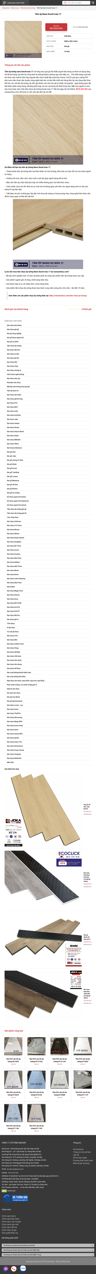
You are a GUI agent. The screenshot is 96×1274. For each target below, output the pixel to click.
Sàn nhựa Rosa (12, 599)
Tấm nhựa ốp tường (14, 346)
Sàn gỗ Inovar (12, 468)
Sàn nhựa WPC (12, 407)
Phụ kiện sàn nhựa (14, 382)
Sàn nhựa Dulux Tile (14, 742)
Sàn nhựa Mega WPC (14, 721)
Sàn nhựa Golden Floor (15, 644)
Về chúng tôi (78, 1149)
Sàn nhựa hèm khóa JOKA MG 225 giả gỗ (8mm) (87, 994)
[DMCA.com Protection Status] (9, 1192)
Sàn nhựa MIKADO (13, 440)
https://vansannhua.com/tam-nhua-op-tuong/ (68, 296)
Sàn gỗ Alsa (11, 452)
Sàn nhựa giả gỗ (13, 329)
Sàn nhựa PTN (12, 636)
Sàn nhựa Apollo (13, 738)
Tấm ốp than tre (13, 391)
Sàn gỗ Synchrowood (14, 701)
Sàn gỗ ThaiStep (13, 472)
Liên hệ (76, 1155)
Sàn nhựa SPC (12, 362)
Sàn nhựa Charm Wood (15, 431)
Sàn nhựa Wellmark (14, 758)
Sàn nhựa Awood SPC (15, 734)
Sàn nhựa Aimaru (13, 595)
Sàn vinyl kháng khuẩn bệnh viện (19, 672)
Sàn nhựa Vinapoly (14, 754)
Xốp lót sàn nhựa (13, 689)
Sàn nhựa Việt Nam (14, 656)
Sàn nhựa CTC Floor (14, 525)
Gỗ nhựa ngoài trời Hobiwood (18, 501)
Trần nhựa (11, 623)
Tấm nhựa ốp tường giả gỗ (16, 509)
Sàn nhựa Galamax (14, 521)
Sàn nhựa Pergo (13, 648)
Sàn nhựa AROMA (13, 652)
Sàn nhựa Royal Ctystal (15, 538)
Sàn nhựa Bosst (12, 574)
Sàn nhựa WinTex (13, 615)
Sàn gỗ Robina (12, 489)
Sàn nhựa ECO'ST (13, 611)
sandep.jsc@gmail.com (15, 1169)
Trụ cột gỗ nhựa (13, 632)
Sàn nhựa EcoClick (14, 415)
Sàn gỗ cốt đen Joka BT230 (87, 807)
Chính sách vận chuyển (11, 1222)
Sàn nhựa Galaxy (13, 423)
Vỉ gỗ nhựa (11, 627)
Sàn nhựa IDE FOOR (14, 603)
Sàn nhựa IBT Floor (14, 546)
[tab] (48, 1245)
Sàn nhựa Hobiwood (14, 448)
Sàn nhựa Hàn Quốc (14, 660)
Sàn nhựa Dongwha (14, 542)
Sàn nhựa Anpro (13, 436)
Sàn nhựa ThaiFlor (14, 713)
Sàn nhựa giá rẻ (12, 619)
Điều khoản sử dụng (81, 1163)
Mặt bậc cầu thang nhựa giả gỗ (18, 387)
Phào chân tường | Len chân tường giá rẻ (22, 685)
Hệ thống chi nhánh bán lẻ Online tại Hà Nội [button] (19, 1245)
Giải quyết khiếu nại (10, 1233)
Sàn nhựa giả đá (13, 358)
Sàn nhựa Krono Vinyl (15, 725)
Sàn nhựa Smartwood (15, 746)
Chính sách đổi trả (9, 1227)
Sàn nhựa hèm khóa (14, 325)
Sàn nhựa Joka (12, 419)
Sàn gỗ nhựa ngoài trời (15, 338)
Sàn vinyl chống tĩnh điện (16, 676)
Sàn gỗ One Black (13, 697)
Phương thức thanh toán (83, 1160)
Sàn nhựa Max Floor (14, 583)
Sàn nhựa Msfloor (13, 562)
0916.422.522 (13, 1173)
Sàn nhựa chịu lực (13, 378)
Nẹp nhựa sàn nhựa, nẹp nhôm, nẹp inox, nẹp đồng (25, 681)
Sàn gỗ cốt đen (12, 485)
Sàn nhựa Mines (13, 570)
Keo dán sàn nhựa (13, 693)
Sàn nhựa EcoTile (13, 607)
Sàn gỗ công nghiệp (14, 333)
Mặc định (10, 762)
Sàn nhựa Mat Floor (14, 558)
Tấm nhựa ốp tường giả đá (16, 513)
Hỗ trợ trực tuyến (80, 1158)
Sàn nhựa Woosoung (14, 717)
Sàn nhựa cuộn (12, 411)
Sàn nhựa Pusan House (15, 750)
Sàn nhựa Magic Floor (15, 591)
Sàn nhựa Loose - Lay (15, 705)
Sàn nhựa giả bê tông (15, 399)
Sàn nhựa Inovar (13, 550)
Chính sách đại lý (9, 1216)
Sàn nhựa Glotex (13, 427)
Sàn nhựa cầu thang (14, 664)
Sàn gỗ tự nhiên (12, 342)
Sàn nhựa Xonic (12, 709)
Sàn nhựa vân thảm (14, 395)
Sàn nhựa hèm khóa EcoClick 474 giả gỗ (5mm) (87, 877)
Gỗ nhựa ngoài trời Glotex (16, 497)
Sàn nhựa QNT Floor (14, 566)
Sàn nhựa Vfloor (13, 444)
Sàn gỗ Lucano (12, 476)
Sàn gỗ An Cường (13, 493)
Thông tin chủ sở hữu (82, 1152)
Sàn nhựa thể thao (13, 668)
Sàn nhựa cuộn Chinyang (16, 578)
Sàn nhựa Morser (13, 529)
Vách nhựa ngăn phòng (15, 374)
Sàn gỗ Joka (11, 456)
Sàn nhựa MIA (12, 640)
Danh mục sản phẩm (15, 3)
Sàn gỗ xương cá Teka (15, 460)
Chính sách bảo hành (10, 1219)
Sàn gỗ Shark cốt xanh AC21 (87, 937)
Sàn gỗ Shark (12, 464)
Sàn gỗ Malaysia (13, 480)
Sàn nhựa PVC (12, 403)
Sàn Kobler (11, 587)
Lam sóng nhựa (12, 517)
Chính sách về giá (9, 1230)
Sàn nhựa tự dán (13, 354)
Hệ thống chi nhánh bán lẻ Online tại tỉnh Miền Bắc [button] (22, 1250)
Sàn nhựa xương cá (14, 370)
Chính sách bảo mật (10, 1224)
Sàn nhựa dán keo (13, 350)
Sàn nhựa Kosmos (13, 554)
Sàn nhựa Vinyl (12, 366)
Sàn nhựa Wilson (13, 534)
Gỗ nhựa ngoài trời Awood (16, 505)
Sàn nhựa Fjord (12, 730)
